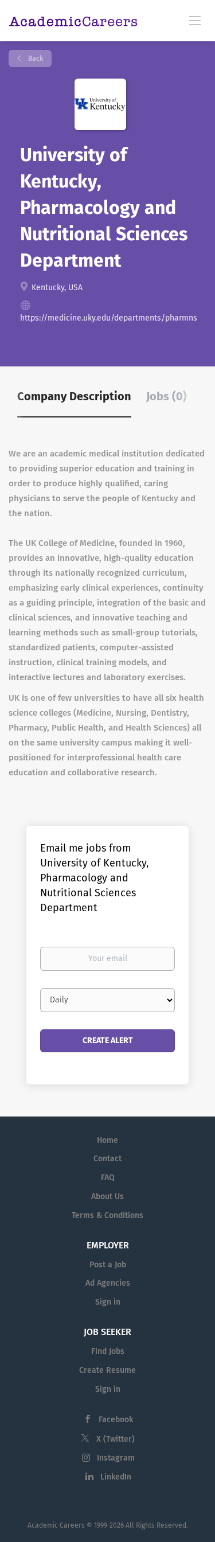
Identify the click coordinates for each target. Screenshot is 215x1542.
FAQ (108, 1177)
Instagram (116, 1458)
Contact (107, 1159)
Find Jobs (107, 1351)
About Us (107, 1196)
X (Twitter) (115, 1439)
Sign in (107, 1302)
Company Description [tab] (74, 396)
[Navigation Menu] (195, 20)
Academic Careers (56, 1525)
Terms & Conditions (107, 1215)
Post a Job (107, 1265)
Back (34, 58)
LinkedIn (115, 1477)
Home (107, 1140)
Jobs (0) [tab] (166, 396)
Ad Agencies (107, 1283)
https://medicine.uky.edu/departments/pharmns (108, 318)
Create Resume (107, 1370)
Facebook (116, 1419)
